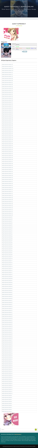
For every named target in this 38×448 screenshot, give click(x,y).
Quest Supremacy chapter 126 (8, 163)
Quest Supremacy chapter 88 (7, 238)
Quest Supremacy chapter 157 (8, 102)
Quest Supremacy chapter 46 (7, 322)
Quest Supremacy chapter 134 (8, 147)
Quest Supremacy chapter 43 (7, 328)
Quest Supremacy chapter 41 (7, 332)
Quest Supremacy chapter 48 (7, 318)
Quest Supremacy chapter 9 (7, 395)
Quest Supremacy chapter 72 (7, 270)
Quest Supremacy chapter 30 (7, 353)
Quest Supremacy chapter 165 (8, 86)
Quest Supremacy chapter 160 (8, 96)
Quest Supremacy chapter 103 (8, 209)
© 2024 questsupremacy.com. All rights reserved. (11, 446)
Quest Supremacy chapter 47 (7, 320)
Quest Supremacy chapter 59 (7, 296)
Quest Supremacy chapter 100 (8, 215)
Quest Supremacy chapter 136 (8, 143)
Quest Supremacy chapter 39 (7, 336)
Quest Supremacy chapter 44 (7, 326)
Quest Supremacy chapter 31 (7, 351)
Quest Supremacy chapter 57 (7, 300)
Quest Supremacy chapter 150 (8, 115)
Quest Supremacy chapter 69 (7, 276)
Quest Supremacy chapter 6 (7, 401)
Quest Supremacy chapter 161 (8, 94)
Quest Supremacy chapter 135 (8, 145)
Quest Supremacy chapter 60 (7, 294)
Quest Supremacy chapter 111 (8, 193)
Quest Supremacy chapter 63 (7, 288)
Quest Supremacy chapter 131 (8, 153)
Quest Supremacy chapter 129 (8, 157)
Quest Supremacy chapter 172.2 (8, 68)
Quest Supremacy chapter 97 (7, 221)
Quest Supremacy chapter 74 (7, 266)
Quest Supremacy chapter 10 (7, 393)
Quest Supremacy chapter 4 (7, 405)
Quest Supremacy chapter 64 (7, 286)
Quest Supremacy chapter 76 (7, 262)
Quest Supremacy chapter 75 (7, 264)
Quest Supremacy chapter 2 (7, 409)
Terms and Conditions (29, 446)
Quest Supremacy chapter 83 (7, 248)
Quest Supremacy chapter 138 (8, 139)
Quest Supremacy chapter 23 (7, 367)
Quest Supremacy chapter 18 (7, 377)
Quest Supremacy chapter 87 (7, 240)
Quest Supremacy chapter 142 (8, 131)
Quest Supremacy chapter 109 (8, 197)
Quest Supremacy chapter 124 (8, 167)
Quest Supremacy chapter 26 (7, 361)
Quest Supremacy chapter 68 (7, 278)
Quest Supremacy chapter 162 (8, 92)
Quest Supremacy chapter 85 (7, 244)
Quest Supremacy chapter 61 (7, 292)
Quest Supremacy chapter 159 (8, 98)
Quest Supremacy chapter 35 (7, 343)
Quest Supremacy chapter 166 (8, 84)
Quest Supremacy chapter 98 (7, 219)
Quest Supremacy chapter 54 (7, 306)
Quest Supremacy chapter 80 (7, 254)
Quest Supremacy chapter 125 (8, 165)
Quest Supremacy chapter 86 (7, 242)
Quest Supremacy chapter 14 (7, 385)
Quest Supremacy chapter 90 (7, 234)
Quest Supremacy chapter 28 (7, 357)
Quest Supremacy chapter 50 (7, 314)
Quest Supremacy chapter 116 (8, 183)
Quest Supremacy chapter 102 (8, 211)
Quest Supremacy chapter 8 (7, 397)
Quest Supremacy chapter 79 (7, 256)
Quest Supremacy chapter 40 (7, 334)
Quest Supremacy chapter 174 (8, 64)
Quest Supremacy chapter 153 (8, 110)
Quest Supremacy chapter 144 (8, 127)
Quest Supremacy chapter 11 (7, 391)
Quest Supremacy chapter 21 (7, 371)
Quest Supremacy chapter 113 (8, 189)
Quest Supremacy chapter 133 (8, 149)
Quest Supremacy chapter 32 (7, 349)
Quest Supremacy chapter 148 (8, 119)
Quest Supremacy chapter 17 (7, 379)
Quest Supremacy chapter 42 (7, 330)
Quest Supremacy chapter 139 (8, 137)
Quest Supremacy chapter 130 (8, 155)
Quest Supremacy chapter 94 (7, 227)
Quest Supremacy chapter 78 (7, 258)
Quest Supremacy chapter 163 (8, 90)
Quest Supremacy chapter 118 (8, 179)
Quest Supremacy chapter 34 (7, 345)
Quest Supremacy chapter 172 (8, 72)
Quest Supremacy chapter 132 (8, 151)
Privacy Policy (22, 446)
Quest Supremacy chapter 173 (8, 66)
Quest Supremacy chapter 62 (7, 290)
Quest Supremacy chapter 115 (8, 185)
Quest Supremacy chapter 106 (8, 203)
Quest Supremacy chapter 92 (7, 230)
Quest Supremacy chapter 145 (8, 125)
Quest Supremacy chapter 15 (7, 383)
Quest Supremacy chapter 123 (8, 169)
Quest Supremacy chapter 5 (7, 403)
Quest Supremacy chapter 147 (8, 121)
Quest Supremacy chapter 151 (8, 113)
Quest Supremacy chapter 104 (8, 207)
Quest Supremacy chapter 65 (7, 284)
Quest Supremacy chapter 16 (7, 381)
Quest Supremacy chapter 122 (8, 171)
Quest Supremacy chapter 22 (7, 369)
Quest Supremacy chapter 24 (7, 365)
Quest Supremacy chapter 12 (7, 389)
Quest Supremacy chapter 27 (7, 359)
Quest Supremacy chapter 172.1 (8, 70)
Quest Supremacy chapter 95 (7, 225)
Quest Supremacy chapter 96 (7, 223)
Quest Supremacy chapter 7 (7, 399)
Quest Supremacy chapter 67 (7, 280)
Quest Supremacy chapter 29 (7, 355)
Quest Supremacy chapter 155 (8, 106)
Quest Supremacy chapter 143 (8, 129)
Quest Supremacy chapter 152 (8, 112)
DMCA (34, 446)
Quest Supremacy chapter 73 (7, 268)
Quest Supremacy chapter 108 (8, 199)
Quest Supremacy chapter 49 (7, 316)
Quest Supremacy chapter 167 (8, 82)
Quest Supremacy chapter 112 (8, 191)
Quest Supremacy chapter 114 (8, 187)
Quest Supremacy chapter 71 (7, 272)
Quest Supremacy (18, 434)
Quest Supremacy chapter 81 (7, 252)
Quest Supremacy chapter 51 (7, 312)
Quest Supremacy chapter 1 (7, 411)
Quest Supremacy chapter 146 (8, 123)
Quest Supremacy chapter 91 (7, 232)
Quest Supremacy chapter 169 (8, 78)
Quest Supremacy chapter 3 (7, 407)
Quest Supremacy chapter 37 (7, 340)
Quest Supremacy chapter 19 (7, 375)
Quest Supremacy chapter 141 (8, 133)
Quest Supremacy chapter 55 (7, 304)
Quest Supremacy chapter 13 (7, 387)
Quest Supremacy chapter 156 (8, 104)
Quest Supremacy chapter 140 (8, 135)
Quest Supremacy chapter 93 (7, 228)
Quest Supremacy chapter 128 (8, 159)
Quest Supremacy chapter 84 (7, 246)
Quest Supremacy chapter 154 (8, 108)
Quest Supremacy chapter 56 (7, 302)
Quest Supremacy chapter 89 (7, 236)
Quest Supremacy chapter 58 (7, 298)
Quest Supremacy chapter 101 (8, 213)
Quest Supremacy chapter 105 (8, 205)
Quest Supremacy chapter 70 (7, 274)
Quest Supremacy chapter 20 (7, 373)
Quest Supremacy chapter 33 (7, 347)
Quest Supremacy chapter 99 (7, 217)
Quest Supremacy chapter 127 (8, 161)
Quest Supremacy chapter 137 (8, 141)
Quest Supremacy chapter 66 (7, 282)
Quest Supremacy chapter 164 (8, 88)
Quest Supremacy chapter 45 (7, 324)
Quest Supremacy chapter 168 (8, 80)
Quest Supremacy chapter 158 (8, 100)
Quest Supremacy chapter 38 (7, 338)
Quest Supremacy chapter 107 (8, 201)
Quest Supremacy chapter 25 (7, 363)
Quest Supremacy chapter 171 (8, 74)
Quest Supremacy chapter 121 (8, 173)
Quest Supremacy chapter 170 (8, 76)
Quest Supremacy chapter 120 (8, 175)
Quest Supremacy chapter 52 (7, 310)
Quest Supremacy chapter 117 (8, 181)
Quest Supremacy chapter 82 (7, 250)
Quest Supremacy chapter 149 (8, 117)
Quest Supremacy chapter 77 (7, 260)
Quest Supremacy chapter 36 (7, 341)
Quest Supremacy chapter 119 (8, 177)
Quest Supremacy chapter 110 (8, 195)
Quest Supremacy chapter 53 (7, 308)
